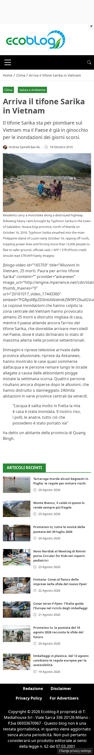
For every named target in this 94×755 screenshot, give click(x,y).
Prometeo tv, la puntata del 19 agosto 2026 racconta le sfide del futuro (58, 632)
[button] (89, 62)
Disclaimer (61, 688)
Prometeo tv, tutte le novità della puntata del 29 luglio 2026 (59, 529)
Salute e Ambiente (32, 90)
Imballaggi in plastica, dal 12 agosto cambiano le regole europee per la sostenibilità (61, 660)
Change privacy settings (75, 751)
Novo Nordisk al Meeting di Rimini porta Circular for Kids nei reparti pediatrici (59, 556)
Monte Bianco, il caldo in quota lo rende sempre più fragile (59, 505)
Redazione (33, 688)
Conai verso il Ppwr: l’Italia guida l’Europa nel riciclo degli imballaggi (60, 605)
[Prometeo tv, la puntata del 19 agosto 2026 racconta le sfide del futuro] (16, 633)
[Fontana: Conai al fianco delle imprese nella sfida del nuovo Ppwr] (16, 585)
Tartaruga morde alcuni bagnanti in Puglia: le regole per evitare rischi (60, 481)
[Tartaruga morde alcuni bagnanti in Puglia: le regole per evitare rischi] (16, 485)
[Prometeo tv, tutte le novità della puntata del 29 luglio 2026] (16, 533)
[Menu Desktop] (8, 62)
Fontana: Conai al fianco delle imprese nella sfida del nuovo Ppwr (60, 581)
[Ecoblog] (35, 39)
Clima (8, 90)
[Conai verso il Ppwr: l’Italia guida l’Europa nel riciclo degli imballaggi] (16, 609)
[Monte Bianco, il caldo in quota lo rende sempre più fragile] (16, 509)
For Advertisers (64, 698)
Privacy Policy (29, 698)
